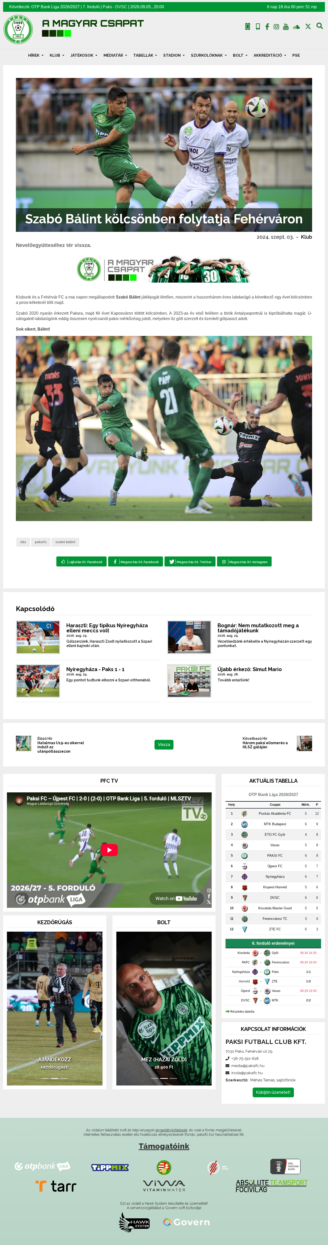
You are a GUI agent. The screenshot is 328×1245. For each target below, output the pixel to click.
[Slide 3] (64, 1078)
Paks (107, 7)
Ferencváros (280, 962)
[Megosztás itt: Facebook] (135, 561)
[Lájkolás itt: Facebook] (81, 561)
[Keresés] (319, 27)
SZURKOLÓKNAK (207, 55)
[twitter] (308, 26)
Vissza (164, 744)
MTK (275, 1000)
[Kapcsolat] (258, 26)
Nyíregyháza (275, 877)
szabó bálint (65, 542)
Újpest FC (275, 866)
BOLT (238, 55)
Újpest (245, 991)
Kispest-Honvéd (275, 887)
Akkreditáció (268, 55)
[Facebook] (267, 27)
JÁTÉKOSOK (82, 55)
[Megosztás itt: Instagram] (244, 561)
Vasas (275, 845)
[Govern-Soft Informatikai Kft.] (186, 1222)
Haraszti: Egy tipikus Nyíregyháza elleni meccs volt (107, 628)
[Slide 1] (45, 1078)
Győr (275, 953)
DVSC (121, 7)
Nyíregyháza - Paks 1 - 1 (95, 669)
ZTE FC (275, 929)
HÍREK (34, 55)
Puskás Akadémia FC (275, 813)
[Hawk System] (134, 1222)
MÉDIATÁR (114, 55)
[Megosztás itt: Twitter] (190, 561)
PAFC (246, 962)
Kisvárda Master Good (275, 908)
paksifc (41, 542)
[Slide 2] (54, 1078)
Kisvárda (244, 953)
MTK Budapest (275, 824)
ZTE (275, 981)
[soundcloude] (296, 26)
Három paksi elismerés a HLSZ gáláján (265, 745)
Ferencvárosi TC (275, 919)
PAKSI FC (275, 856)
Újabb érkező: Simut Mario (250, 669)
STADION (172, 55)
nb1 (23, 542)
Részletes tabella (242, 1011)
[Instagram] (276, 27)
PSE (296, 55)
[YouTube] (285, 27)
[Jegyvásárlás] (247, 26)
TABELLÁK (143, 55)
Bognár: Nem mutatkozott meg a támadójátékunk (258, 628)
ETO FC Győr (275, 834)
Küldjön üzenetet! (273, 1092)
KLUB (55, 55)
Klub (306, 237)
